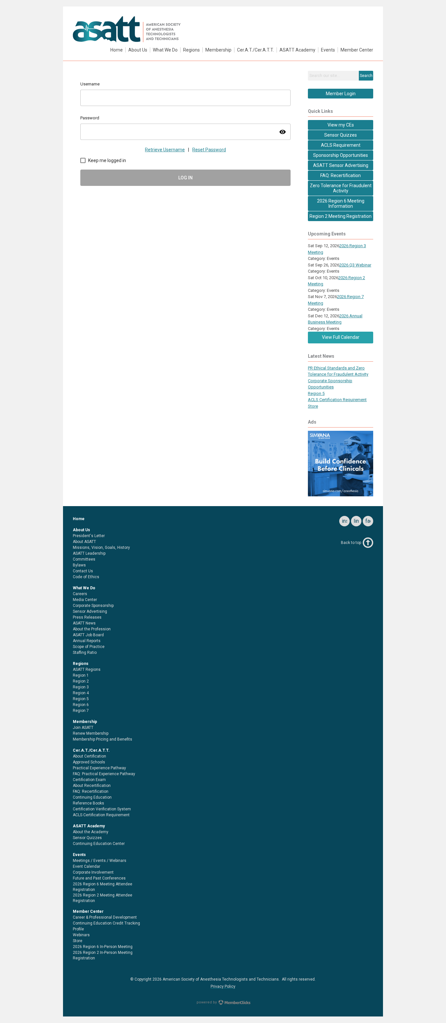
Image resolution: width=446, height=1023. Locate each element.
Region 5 (316, 393)
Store (313, 406)
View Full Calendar (340, 337)
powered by (207, 1002)
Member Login (341, 93)
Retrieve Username (165, 149)
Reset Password (209, 149)
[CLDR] (127, 41)
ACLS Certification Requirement (337, 399)
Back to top (351, 542)
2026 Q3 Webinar (355, 265)
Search (366, 75)
